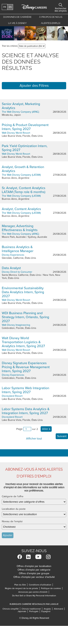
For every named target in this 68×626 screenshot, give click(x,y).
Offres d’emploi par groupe (34, 573)
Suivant (62, 436)
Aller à (46, 429)
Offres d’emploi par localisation (34, 566)
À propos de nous (50, 17)
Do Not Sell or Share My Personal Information (34, 595)
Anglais (48, 609)
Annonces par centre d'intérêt (33, 592)
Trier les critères (10, 46)
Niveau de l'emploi (12, 521)
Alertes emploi (50, 23)
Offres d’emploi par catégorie (34, 569)
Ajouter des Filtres (34, 85)
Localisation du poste (14, 508)
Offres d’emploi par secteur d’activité (34, 577)
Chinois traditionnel (32, 609)
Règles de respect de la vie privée (22, 588)
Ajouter (7, 535)
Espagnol (45, 611)
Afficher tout (34, 438)
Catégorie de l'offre (12, 496)
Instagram (48, 556)
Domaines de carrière (17, 17)
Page (19, 429)
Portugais (34, 611)
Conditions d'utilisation (41, 584)
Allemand (59, 609)
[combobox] (34, 502)
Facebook (19, 556)
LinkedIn (28, 556)
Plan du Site (20, 584)
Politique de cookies (51, 588)
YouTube (38, 556)
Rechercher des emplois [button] (60, 5)
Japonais (23, 611)
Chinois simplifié (11, 609)
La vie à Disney (18, 23)
